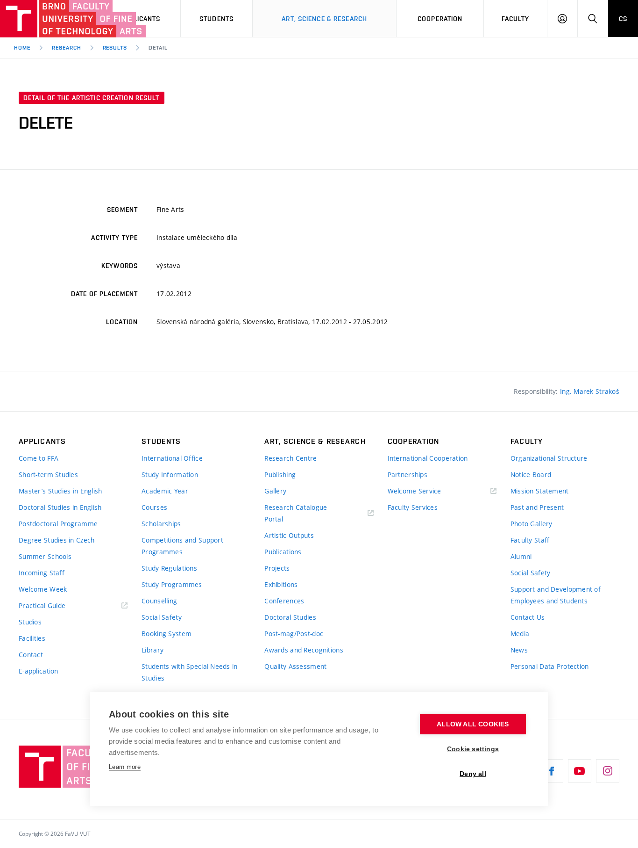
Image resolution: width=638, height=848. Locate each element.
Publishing (280, 474)
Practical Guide (42, 605)
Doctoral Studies (290, 617)
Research (66, 47)
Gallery (275, 490)
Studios (30, 621)
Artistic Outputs (288, 535)
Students (216, 18)
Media (519, 633)
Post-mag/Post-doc (293, 633)
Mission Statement (539, 490)
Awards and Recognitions (303, 649)
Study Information (170, 474)
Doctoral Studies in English (60, 507)
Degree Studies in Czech (56, 540)
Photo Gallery (531, 523)
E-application (38, 671)
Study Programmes (172, 584)
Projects (277, 568)
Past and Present (537, 507)
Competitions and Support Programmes (182, 546)
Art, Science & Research (324, 18)
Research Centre (290, 458)
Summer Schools (45, 556)
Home (22, 47)
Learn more (125, 766)
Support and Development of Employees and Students (555, 595)
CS (623, 18)
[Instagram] (607, 771)
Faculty (516, 18)
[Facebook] (551, 771)
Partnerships (407, 474)
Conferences (284, 600)
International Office (172, 458)
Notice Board (530, 474)
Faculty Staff (530, 540)
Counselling (159, 600)
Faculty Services (413, 507)
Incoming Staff (41, 572)
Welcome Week (43, 589)
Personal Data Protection (549, 666)
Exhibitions (281, 584)
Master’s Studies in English (60, 490)
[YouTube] (579, 771)
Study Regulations (169, 568)
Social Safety (162, 617)
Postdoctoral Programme (58, 523)
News (519, 649)
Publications (282, 551)
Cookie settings (473, 749)
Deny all (473, 773)
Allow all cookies (473, 724)
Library (152, 649)
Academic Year (165, 490)
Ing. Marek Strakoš (589, 391)
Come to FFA (38, 458)
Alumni (521, 556)
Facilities (32, 638)
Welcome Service (414, 490)
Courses (154, 507)
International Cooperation (428, 458)
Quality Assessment (295, 666)
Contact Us (527, 617)
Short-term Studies (48, 474)
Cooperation (440, 18)
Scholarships (161, 523)
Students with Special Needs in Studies (189, 672)
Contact (31, 654)
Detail (158, 47)
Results (115, 47)
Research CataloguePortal (295, 513)
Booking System (166, 633)
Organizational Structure (549, 458)
